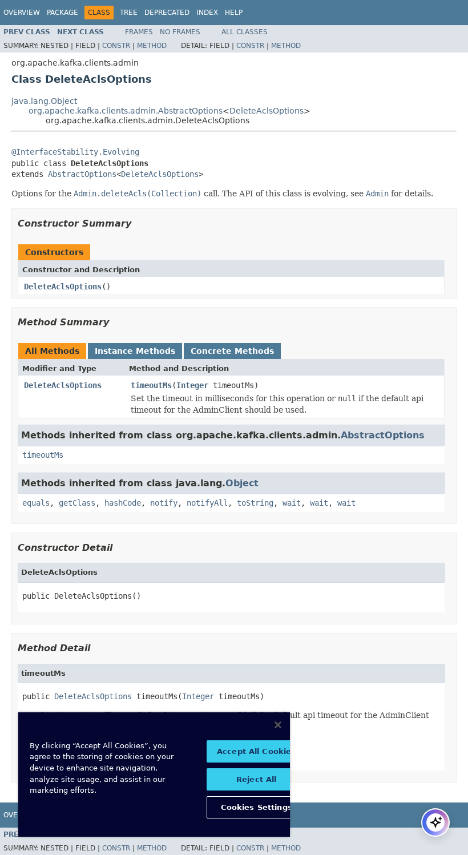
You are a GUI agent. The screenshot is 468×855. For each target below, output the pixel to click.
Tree (129, 13)
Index (207, 13)
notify (163, 502)
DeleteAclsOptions (266, 110)
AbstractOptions (82, 174)
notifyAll (207, 502)
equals (36, 502)
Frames (139, 32)
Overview (21, 13)
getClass (77, 502)
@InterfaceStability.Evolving (75, 151)
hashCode (122, 502)
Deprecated (166, 13)
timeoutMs (151, 385)
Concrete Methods (232, 351)
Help (234, 13)
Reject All (256, 779)
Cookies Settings (256, 807)
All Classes (244, 32)
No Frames (180, 32)
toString (255, 502)
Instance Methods (135, 351)
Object (242, 483)
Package (62, 13)
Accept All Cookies (256, 751)
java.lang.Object (44, 101)
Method (152, 46)
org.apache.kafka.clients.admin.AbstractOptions (126, 110)
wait (292, 502)
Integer (192, 385)
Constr (116, 46)
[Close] (278, 724)
